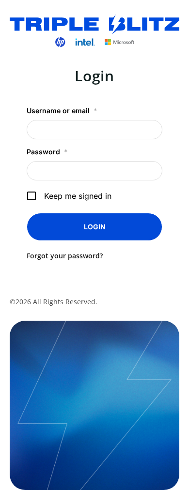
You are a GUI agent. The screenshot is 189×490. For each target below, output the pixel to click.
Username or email (62, 110)
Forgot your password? (65, 255)
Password (47, 152)
